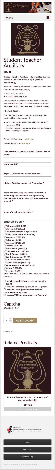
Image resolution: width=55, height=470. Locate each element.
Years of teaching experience (18, 212)
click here (29, 139)
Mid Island (15, 243)
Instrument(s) (11, 164)
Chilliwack (15, 229)
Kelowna (14, 240)
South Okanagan (18, 257)
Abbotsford (16, 226)
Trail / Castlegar (18, 262)
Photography (27, 450)
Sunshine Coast (18, 260)
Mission (14, 246)
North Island (16, 248)
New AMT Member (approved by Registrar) (27, 295)
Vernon (14, 268)
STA (12, 331)
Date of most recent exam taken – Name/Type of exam (27, 153)
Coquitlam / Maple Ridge (21, 232)
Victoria (14, 271)
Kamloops (15, 237)
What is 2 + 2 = (11, 308)
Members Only (27, 457)
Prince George (17, 251)
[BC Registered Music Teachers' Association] (27, 7)
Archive (27, 442)
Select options (27, 409)
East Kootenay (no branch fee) (20, 234)
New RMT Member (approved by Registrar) (27, 287)
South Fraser (16, 254)
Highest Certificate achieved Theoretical (24, 183)
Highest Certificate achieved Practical (22, 173)
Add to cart (25, 320)
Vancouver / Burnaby (20, 265)
